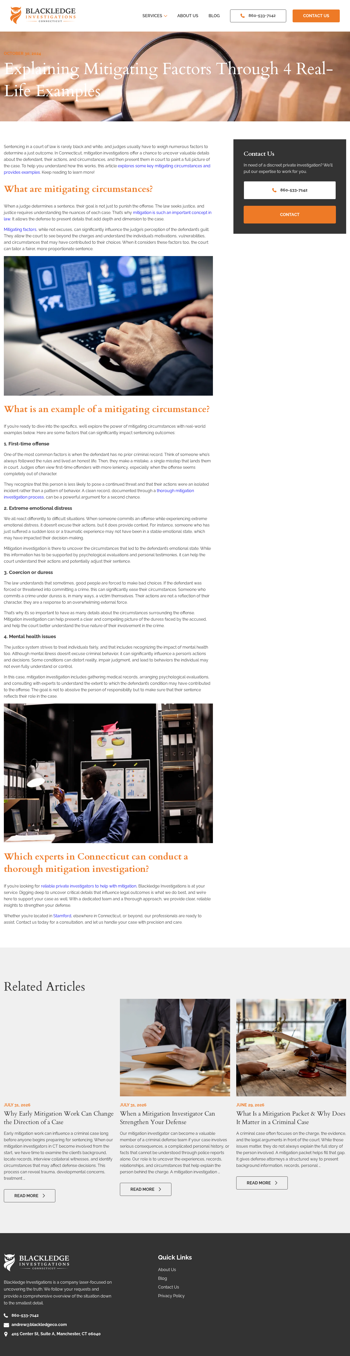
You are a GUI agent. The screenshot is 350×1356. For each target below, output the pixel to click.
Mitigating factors (20, 229)
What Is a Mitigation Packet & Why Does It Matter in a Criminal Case (290, 1117)
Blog (214, 15)
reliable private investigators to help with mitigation (88, 886)
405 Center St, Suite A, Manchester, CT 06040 (56, 1333)
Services (152, 15)
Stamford (62, 915)
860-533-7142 (262, 15)
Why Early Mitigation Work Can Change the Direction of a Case (59, 1117)
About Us (187, 15)
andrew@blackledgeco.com (39, 1324)
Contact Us (316, 15)
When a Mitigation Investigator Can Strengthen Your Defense (167, 1117)
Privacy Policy (171, 1295)
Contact (290, 214)
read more (26, 1195)
